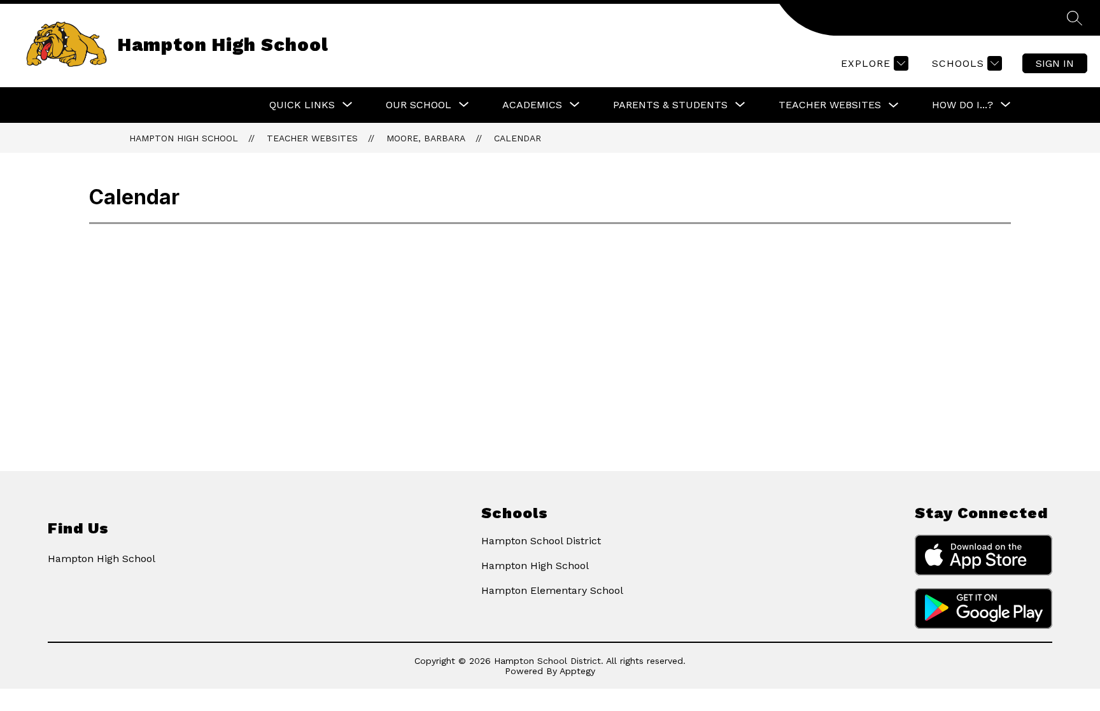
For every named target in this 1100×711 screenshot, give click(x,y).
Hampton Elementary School (552, 590)
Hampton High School (183, 138)
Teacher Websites (830, 105)
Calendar (517, 138)
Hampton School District (541, 541)
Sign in (1055, 63)
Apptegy (577, 671)
